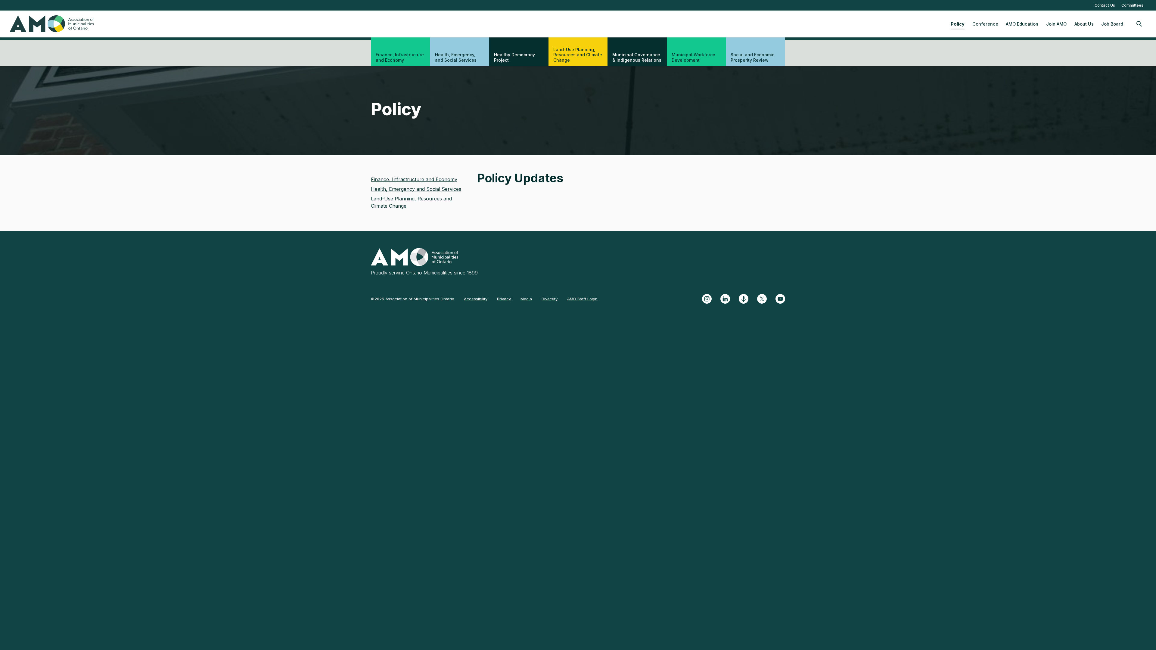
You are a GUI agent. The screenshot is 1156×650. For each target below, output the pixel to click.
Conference (985, 23)
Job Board (1112, 23)
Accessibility (475, 298)
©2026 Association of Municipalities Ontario (412, 298)
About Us (1084, 23)
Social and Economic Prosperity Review (752, 57)
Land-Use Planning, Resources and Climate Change (577, 55)
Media (526, 298)
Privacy (504, 298)
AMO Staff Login (582, 298)
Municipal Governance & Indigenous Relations (636, 57)
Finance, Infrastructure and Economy (400, 57)
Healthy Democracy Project (514, 57)
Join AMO (1056, 23)
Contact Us (1105, 5)
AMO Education (1022, 23)
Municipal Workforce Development (693, 57)
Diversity (550, 298)
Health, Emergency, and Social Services (456, 57)
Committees (1132, 5)
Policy (958, 23)
